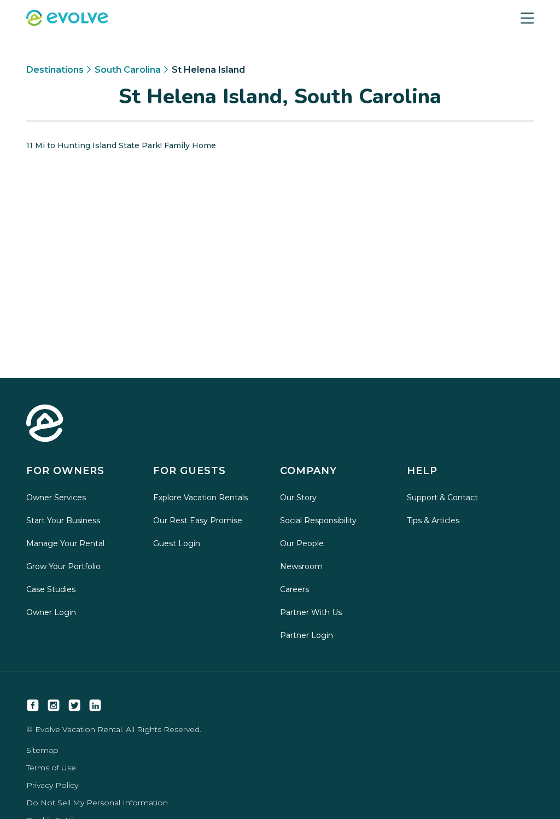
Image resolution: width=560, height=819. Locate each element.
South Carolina (128, 70)
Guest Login (176, 543)
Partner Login (306, 635)
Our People (302, 543)
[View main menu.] (527, 18)
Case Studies (50, 589)
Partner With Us (311, 612)
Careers (294, 589)
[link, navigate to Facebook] (32, 705)
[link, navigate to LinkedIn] (95, 705)
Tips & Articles (433, 520)
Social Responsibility (318, 520)
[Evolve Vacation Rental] (67, 19)
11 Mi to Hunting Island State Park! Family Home (121, 145)
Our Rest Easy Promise (197, 520)
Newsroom (301, 566)
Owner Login (51, 612)
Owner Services (56, 497)
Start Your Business (63, 520)
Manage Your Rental (65, 543)
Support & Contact (442, 497)
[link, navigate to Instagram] (53, 705)
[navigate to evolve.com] (44, 424)
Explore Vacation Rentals (200, 497)
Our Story (298, 497)
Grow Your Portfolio (63, 566)
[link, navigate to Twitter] (74, 705)
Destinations (55, 70)
